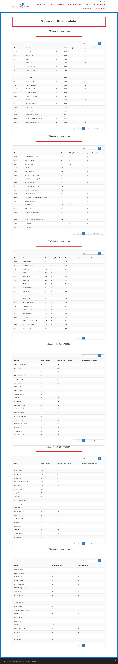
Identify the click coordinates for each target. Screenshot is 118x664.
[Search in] (102, 43)
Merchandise (86, 9)
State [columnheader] (57, 48)
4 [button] (91, 128)
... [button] (80, 128)
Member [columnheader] (28, 48)
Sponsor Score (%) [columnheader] (89, 48)
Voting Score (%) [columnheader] (69, 48)
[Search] (99, 43)
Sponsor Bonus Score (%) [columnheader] (72, 258)
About (45, 4)
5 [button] (94, 128)
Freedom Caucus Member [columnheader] (93, 258)
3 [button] (88, 128)
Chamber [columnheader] (16, 48)
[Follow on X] (104, 1)
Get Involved (77, 4)
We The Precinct (98, 4)
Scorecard (87, 4)
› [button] (100, 128)
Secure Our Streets (99, 9)
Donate (68, 4)
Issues (50, 4)
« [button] (74, 128)
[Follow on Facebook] (100, 1)
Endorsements (59, 4)
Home (39, 4)
